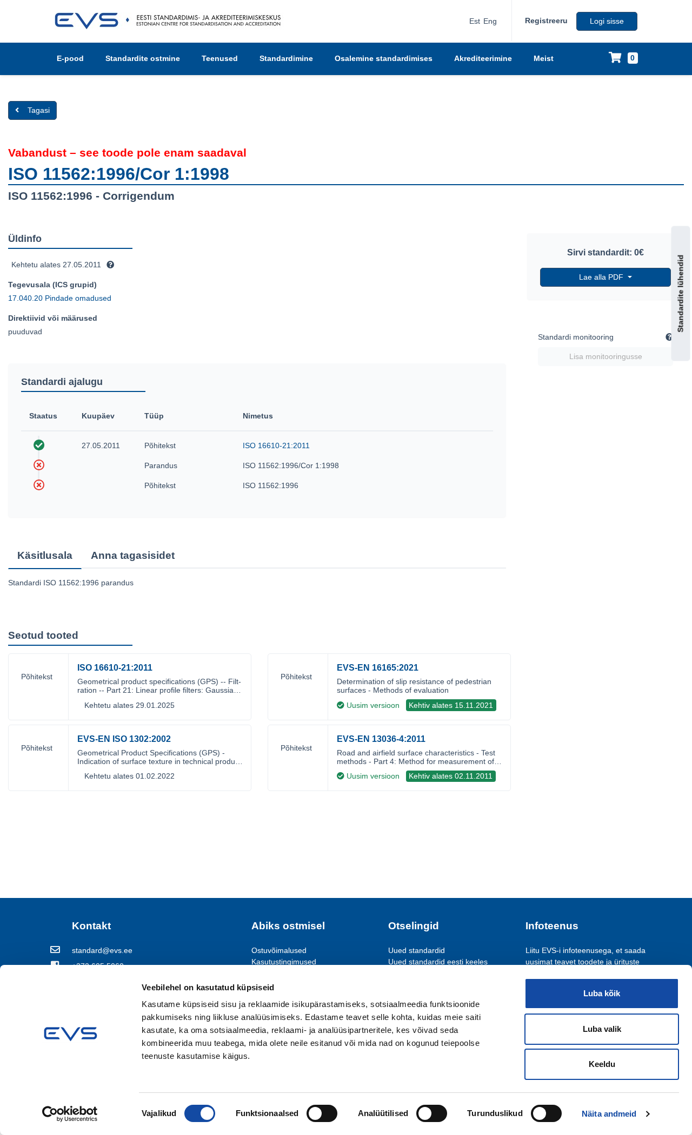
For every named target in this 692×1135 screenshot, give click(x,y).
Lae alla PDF (602, 277)
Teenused (220, 58)
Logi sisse (607, 21)
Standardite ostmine (142, 58)
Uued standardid (416, 950)
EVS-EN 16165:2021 (377, 667)
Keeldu (602, 1064)
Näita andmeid (609, 1113)
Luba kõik (601, 993)
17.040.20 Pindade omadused (59, 298)
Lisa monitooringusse (605, 356)
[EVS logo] (171, 21)
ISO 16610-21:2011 (276, 445)
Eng (490, 21)
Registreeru (546, 20)
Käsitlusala (44, 555)
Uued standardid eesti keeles (438, 961)
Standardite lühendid (680, 293)
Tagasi (39, 110)
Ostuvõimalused (279, 950)
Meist (544, 58)
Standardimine (286, 58)
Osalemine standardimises (383, 58)
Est (474, 21)
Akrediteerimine (483, 58)
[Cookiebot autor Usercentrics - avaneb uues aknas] (70, 1114)
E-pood (70, 58)
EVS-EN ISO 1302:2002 (124, 739)
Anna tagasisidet (133, 555)
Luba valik (602, 1028)
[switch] (322, 1113)
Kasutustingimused (283, 961)
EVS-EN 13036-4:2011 (381, 739)
